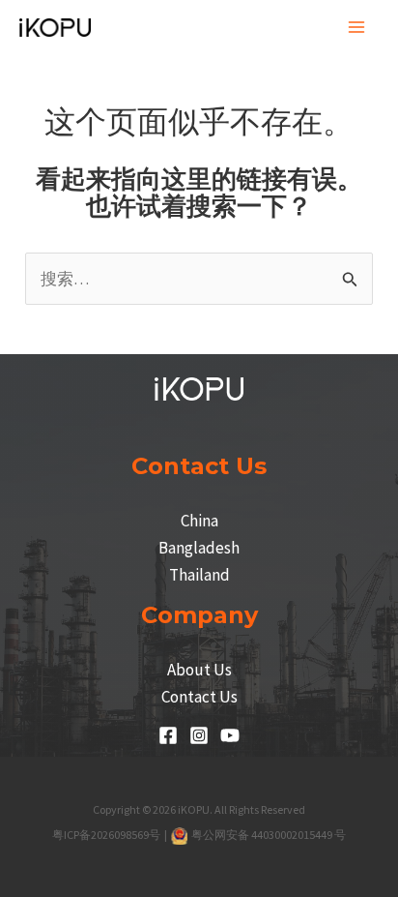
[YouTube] (230, 735)
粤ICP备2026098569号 (107, 834)
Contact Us (199, 696)
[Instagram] (199, 735)
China (199, 520)
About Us (199, 669)
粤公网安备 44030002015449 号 (268, 834)
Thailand (199, 574)
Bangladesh (199, 547)
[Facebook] (168, 735)
